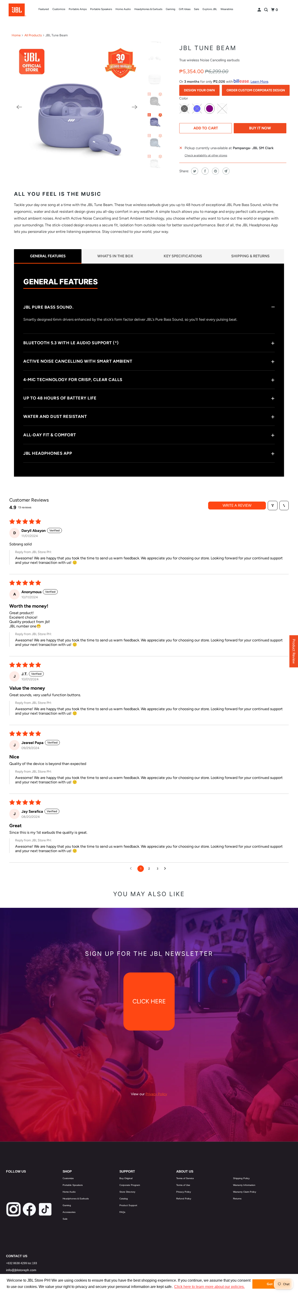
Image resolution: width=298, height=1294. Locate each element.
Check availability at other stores (206, 155)
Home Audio (123, 9)
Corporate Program (129, 1185)
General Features (48, 256)
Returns (237, 1198)
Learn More (259, 81)
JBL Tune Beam (207, 48)
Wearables (226, 9)
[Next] (134, 107)
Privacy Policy (183, 1192)
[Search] (266, 10)
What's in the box (115, 256)
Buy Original (125, 1178)
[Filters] (273, 505)
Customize (58, 9)
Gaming (170, 9)
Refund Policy (183, 1198)
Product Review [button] (294, 651)
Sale (196, 9)
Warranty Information (244, 1185)
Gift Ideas (184, 9)
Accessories (69, 1212)
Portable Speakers (101, 9)
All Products (33, 35)
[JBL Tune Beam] (77, 107)
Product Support (128, 1205)
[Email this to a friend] (225, 171)
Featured (43, 9)
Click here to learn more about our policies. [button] (209, 1287)
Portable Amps (78, 9)
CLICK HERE (149, 1001)
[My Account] (260, 10)
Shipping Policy (241, 1178)
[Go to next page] (166, 868)
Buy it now (260, 128)
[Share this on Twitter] (194, 171)
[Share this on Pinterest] (215, 171)
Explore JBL (210, 9)
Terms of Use (183, 1185)
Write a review (237, 505)
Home (16, 35)
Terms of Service (185, 1178)
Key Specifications (183, 256)
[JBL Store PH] (17, 10)
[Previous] (19, 107)
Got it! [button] (272, 1284)
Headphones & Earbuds (148, 9)
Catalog (123, 1198)
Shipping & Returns (250, 256)
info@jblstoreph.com (21, 1270)
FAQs (122, 1212)
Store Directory (127, 1192)
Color (183, 98)
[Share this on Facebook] (204, 171)
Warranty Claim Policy (244, 1192)
